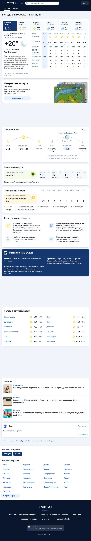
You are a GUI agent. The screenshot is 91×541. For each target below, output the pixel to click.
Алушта (49, 332)
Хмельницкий (28, 482)
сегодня (7, 454)
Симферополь (49, 474)
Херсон (67, 474)
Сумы (66, 478)
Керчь (48, 317)
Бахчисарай (51, 336)
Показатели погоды (28, 519)
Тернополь (27, 487)
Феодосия (8, 327)
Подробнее (16, 98)
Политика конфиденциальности (22, 514)
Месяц (15, 8)
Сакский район (33, 441)
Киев (5, 465)
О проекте (46, 519)
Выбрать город (9, 496)
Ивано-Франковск (51, 487)
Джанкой (50, 327)
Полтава (6, 478)
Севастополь (9, 317)
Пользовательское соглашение (54, 514)
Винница (26, 474)
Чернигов (27, 478)
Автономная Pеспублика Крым (14, 441)
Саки (6, 336)
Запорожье (27, 469)
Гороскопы (82, 426)
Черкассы (48, 478)
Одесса (67, 465)
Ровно (66, 482)
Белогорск (50, 341)
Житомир (7, 482)
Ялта (48, 322)
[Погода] (45, 507)
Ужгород (6, 491)
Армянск (7, 341)
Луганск (6, 474)
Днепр (46, 465)
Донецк (6, 469)
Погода (20, 3)
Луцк (66, 487)
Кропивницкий (50, 482)
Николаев (68, 469)
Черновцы (7, 487)
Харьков (26, 465)
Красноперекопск (11, 332)
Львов (46, 469)
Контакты (77, 514)
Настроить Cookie (63, 519)
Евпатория (8, 322)
